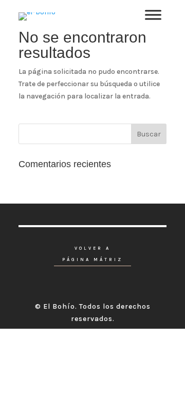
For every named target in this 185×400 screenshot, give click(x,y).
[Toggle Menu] (153, 15)
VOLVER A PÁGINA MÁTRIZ (92, 254)
